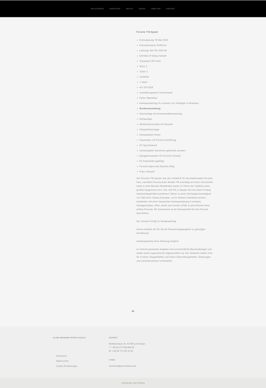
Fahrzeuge (115, 9)
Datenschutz (62, 361)
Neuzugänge (97, 9)
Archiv (129, 9)
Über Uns (156, 9)
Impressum (61, 355)
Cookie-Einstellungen (66, 366)
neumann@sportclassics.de (122, 366)
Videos (142, 9)
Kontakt (170, 9)
